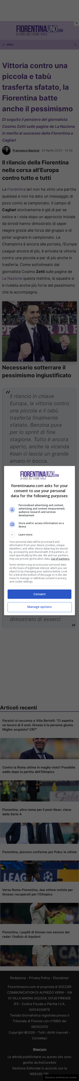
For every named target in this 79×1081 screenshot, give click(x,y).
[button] (39, 535)
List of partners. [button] (60, 558)
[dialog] (39, 540)
